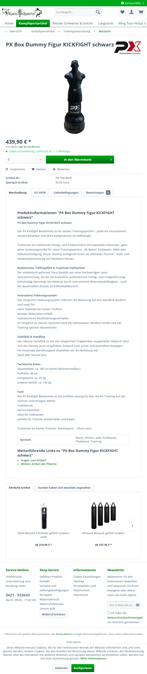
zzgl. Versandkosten (29, 146)
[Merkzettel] (122, 12)
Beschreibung (18, 192)
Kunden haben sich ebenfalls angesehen (64, 487)
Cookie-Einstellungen (87, 576)
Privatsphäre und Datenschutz (85, 588)
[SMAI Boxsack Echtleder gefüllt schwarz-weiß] (43, 516)
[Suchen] (98, 12)
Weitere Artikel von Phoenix (38, 464)
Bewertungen (97, 192)
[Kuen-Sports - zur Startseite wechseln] (22, 13)
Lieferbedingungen (66, 192)
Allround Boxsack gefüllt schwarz (103, 533)
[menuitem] (78, 12)
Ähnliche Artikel (19, 487)
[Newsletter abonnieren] (137, 605)
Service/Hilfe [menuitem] (132, 3)
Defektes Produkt (51, 576)
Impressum (81, 595)
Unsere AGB (47, 608)
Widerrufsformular (52, 604)
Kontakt (45, 581)
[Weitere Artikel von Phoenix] (127, 48)
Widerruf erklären (53, 614)
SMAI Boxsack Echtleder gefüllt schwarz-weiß (44, 535)
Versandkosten (64, 634)
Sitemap (79, 581)
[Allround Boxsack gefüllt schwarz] (103, 516)
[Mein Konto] (131, 12)
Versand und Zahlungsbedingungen (54, 588)
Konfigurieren (83, 668)
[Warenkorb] (141, 12)
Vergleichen (17, 169)
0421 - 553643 (18, 595)
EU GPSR (40, 192)
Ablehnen (61, 668)
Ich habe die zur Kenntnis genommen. (125, 617)
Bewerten (63, 169)
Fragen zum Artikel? (33, 460)
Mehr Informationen (93, 658)
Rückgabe (46, 595)
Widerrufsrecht (49, 599)
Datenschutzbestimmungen (125, 617)
